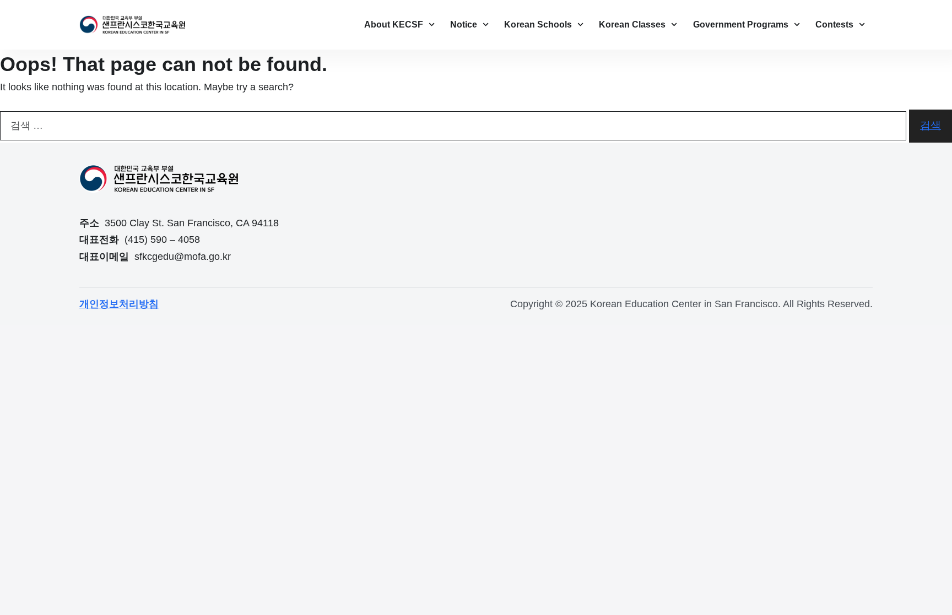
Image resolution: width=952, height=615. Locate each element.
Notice (463, 24)
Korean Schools (538, 24)
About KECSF (393, 24)
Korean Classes (632, 24)
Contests (834, 24)
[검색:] (453, 125)
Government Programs (740, 24)
